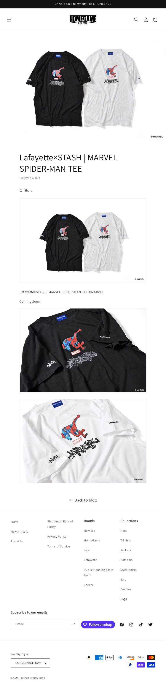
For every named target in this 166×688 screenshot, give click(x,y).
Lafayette (90, 560)
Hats (123, 531)
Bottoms (126, 560)
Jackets (125, 550)
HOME (15, 522)
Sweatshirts (128, 570)
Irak (86, 550)
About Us (17, 541)
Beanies (125, 589)
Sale (123, 579)
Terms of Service (58, 546)
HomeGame (92, 540)
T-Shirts (125, 540)
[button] (9, 19)
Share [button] (28, 190)
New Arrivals (19, 531)
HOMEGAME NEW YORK (32, 678)
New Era (89, 531)
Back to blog (86, 500)
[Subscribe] (74, 624)
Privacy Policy (56, 536)
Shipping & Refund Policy (60, 524)
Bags (123, 599)
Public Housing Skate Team (98, 572)
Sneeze (89, 585)
